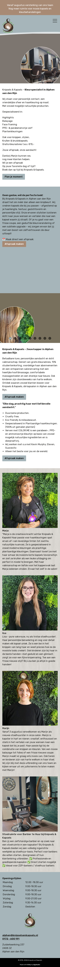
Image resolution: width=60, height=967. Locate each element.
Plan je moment (14, 176)
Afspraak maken (14, 244)
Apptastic (36, 965)
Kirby (29, 965)
